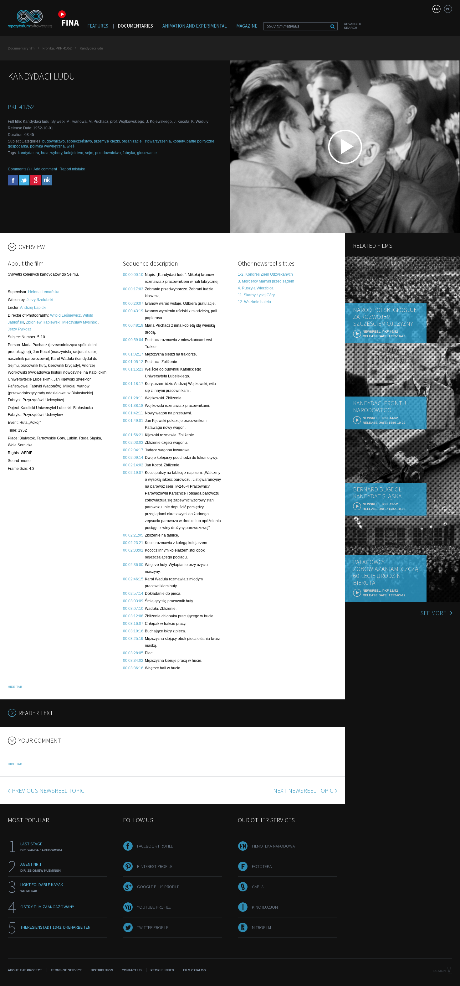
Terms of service (66, 970)
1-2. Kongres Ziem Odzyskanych (265, 274)
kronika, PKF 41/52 (57, 48)
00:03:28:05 (133, 653)
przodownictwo (108, 153)
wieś (70, 146)
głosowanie (147, 153)
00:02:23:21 (133, 543)
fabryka (129, 153)
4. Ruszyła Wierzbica (255, 288)
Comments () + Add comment (32, 169)
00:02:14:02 (133, 465)
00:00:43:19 (133, 311)
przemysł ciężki (107, 141)
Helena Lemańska (43, 292)
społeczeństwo (79, 141)
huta (45, 153)
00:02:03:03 (133, 442)
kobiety (179, 141)
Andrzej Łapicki (33, 307)
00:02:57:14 (133, 593)
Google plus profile (158, 887)
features (97, 26)
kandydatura (28, 153)
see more (433, 613)
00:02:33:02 (133, 550)
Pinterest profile (154, 866)
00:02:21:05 (133, 535)
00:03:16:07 (133, 623)
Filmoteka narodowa (273, 846)
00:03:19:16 (133, 631)
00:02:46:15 (133, 579)
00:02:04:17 (133, 450)
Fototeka (262, 866)
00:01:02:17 (133, 354)
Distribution (102, 970)
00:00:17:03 (133, 289)
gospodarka (18, 146)
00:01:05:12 (133, 362)
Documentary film (21, 48)
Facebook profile (155, 846)
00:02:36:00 (133, 565)
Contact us (132, 970)
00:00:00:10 (133, 274)
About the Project (25, 970)
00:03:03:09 (133, 601)
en (436, 9)
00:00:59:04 (133, 340)
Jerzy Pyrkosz (19, 329)
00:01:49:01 (133, 420)
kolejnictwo (73, 153)
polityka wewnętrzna (47, 146)
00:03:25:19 (133, 638)
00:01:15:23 (133, 369)
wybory (56, 153)
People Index (162, 970)
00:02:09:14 (133, 457)
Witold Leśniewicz (65, 315)
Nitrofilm (261, 927)
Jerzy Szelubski (40, 300)
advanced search (352, 25)
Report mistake (72, 169)
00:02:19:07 (133, 472)
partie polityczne (200, 141)
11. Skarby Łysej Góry (256, 295)
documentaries (135, 26)
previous (48, 790)
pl (448, 9)
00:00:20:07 (133, 303)
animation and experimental (194, 26)
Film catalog (194, 970)
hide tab (15, 686)
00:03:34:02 (133, 660)
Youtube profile (154, 907)
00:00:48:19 (133, 325)
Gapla (257, 887)
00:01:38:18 (133, 405)
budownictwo (53, 141)
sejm (89, 153)
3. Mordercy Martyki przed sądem (266, 281)
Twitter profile (152, 927)
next (303, 790)
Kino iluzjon (265, 907)
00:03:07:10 (133, 608)
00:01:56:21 (133, 435)
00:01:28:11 (133, 398)
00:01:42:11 (133, 413)
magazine (246, 26)
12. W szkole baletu (254, 302)
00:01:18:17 (133, 383)
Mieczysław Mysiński (80, 322)
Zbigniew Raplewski (43, 322)
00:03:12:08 (133, 616)
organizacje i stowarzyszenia (146, 141)
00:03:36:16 (133, 668)
